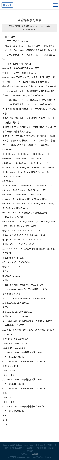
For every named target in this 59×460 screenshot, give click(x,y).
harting (48, 457)
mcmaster (21, 457)
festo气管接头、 (38, 457)
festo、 (29, 457)
